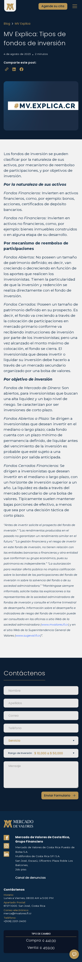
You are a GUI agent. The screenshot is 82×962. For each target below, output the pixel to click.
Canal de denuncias (30, 878)
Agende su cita (52, 6)
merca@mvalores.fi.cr (17, 913)
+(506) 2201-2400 (15, 921)
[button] (74, 6)
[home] (10, 6)
